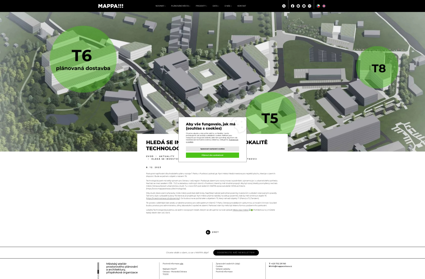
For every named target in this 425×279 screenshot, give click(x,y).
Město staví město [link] (240, 210)
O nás (227, 6)
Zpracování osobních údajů (228, 264)
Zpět (215, 232)
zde (181, 264)
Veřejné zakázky (223, 269)
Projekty (201, 6)
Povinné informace (224, 272)
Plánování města (180, 6)
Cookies (219, 266)
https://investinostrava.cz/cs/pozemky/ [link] (163, 198)
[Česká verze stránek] (318, 6)
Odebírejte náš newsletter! (236, 253)
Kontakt (241, 6)
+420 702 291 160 (278, 264)
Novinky (160, 6)
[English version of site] (324, 6)
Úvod (150, 156)
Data (215, 6)
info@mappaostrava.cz (281, 266)
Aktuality (167, 156)
